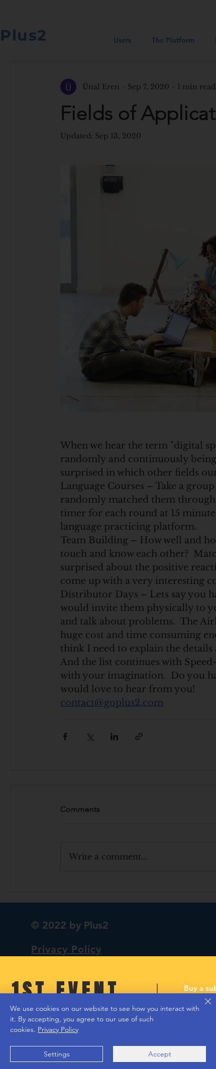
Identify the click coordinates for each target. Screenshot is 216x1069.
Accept (159, 1053)
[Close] (202, 1007)
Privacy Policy (58, 1029)
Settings (57, 1053)
